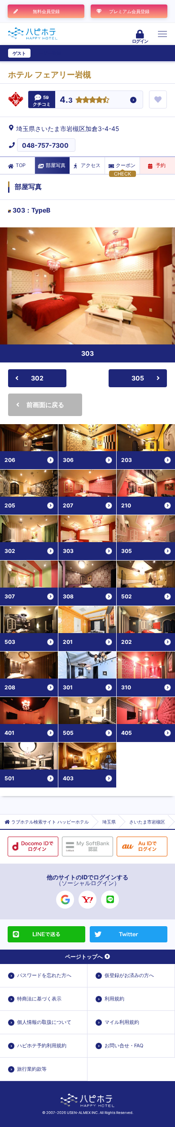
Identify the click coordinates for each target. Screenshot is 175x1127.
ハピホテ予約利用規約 (41, 1045)
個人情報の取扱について (44, 1022)
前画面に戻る (45, 404)
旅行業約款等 (32, 1069)
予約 (161, 165)
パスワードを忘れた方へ (44, 975)
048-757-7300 (45, 145)
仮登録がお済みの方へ (129, 975)
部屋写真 (56, 165)
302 (37, 378)
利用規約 (114, 999)
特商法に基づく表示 (39, 999)
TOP (21, 165)
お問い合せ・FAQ (124, 1045)
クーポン (126, 165)
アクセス (91, 165)
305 (137, 378)
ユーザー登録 (47, 53)
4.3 (66, 100)
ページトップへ (84, 956)
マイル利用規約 (122, 1022)
